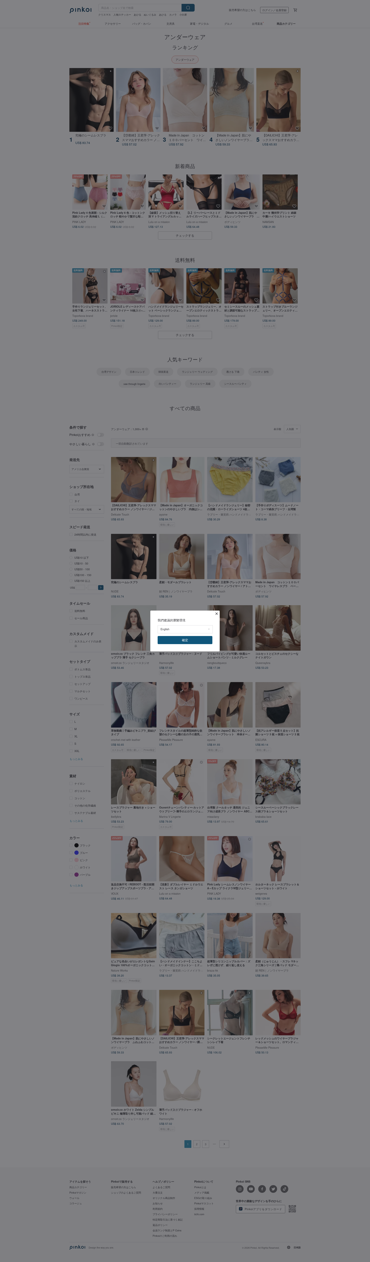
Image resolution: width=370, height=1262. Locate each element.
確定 (185, 640)
